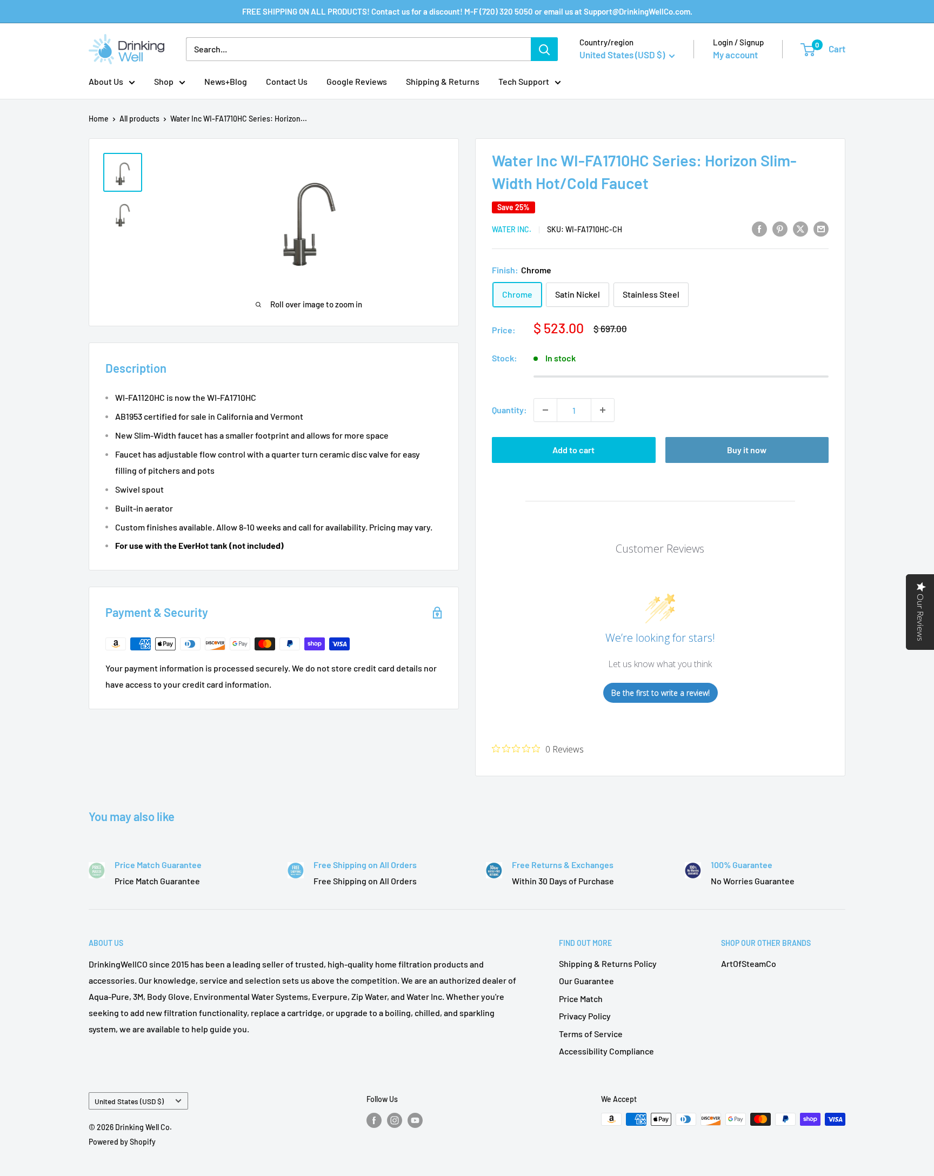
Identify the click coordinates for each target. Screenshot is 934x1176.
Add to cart (573, 450)
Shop (164, 81)
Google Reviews (356, 81)
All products (139, 118)
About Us (106, 81)
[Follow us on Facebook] (374, 1120)
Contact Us (287, 81)
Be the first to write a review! (660, 693)
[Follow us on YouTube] (415, 1120)
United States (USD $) (129, 1101)
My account (735, 54)
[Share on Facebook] (759, 228)
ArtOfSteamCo (748, 963)
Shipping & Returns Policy (608, 963)
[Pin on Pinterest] (780, 228)
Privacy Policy (585, 1016)
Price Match (581, 998)
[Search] (544, 49)
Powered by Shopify (122, 1141)
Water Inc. (511, 229)
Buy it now (746, 450)
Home (99, 118)
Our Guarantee (586, 981)
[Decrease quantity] (545, 410)
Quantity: (509, 410)
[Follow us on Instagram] (394, 1120)
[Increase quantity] (602, 410)
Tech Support (523, 81)
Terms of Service (591, 1034)
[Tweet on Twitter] (800, 228)
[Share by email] (821, 228)
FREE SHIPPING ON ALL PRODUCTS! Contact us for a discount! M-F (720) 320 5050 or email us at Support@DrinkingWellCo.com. (467, 11)
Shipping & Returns (442, 81)
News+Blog (225, 81)
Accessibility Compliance (606, 1051)
